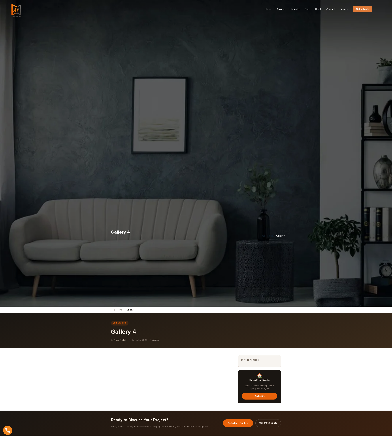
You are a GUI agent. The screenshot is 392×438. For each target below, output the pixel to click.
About (318, 9)
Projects (295, 9)
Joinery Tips (119, 323)
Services (281, 9)
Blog (307, 9)
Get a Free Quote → (238, 423)
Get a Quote (362, 9)
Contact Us (260, 396)
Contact (330, 9)
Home (268, 9)
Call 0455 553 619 (268, 423)
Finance (344, 9)
